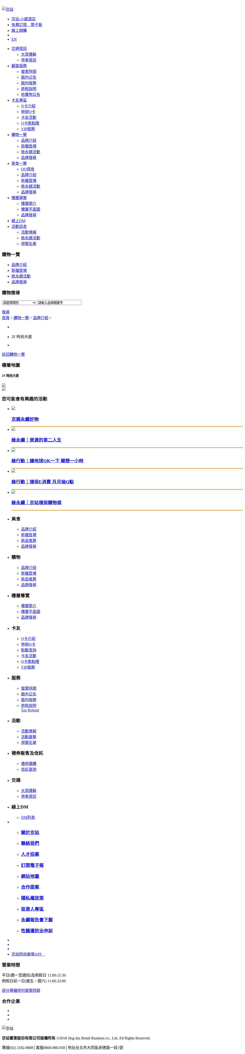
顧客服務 (19, 66)
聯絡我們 (30, 843)
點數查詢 (28, 650)
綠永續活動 (30, 152)
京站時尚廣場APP (28, 954)
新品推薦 (28, 541)
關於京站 (30, 832)
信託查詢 (28, 769)
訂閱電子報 (32, 865)
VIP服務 (28, 129)
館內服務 (28, 83)
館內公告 (28, 77)
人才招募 (30, 854)
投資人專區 (32, 909)
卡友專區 (19, 100)
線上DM (18, 221)
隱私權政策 (32, 898)
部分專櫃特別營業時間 (21, 990)
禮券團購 (28, 764)
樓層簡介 (28, 204)
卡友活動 (28, 117)
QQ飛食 (27, 169)
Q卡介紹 (28, 106)
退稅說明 (28, 89)
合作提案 (30, 887)
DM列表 (28, 817)
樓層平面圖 (30, 209)
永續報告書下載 (37, 919)
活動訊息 (19, 226)
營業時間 (28, 72)
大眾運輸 (28, 54)
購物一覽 (19, 135)
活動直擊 (28, 737)
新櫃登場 (28, 146)
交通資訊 (19, 49)
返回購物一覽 (13, 354)
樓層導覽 (19, 198)
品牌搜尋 (28, 158)
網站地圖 (30, 876)
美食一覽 (19, 163)
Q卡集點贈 (30, 123)
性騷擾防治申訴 (37, 930)
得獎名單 (28, 244)
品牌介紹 (28, 140)
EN (14, 39)
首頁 (6, 318)
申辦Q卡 (28, 112)
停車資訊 (28, 60)
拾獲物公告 (30, 95)
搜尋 (6, 312)
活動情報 (28, 232)
